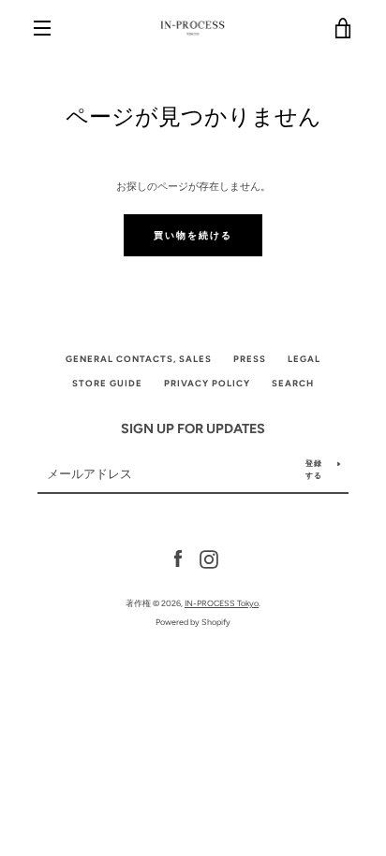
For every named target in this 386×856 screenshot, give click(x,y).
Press (249, 359)
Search (293, 383)
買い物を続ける (193, 235)
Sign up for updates (193, 428)
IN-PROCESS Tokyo (222, 603)
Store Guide (107, 383)
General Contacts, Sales (139, 359)
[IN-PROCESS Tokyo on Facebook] (178, 558)
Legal (304, 359)
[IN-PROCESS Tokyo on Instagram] (209, 558)
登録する (313, 469)
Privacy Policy (207, 383)
